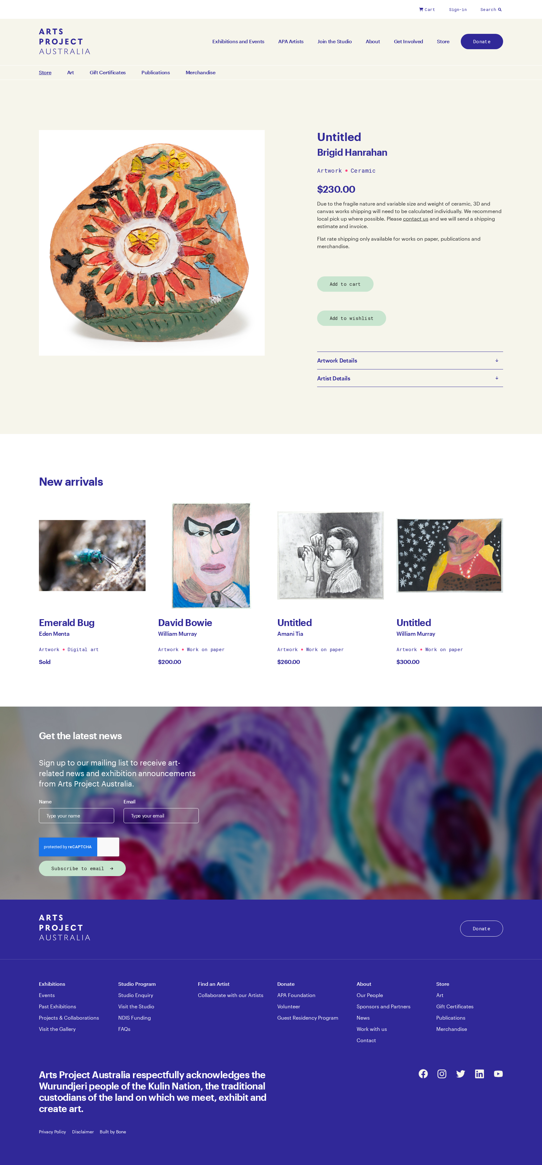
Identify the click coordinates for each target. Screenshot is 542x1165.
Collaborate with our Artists (230, 995)
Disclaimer (82, 1131)
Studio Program (137, 984)
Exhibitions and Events (238, 41)
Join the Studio (334, 41)
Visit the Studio (136, 1006)
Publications (155, 72)
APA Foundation (296, 995)
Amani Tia (290, 633)
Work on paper (206, 649)
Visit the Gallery (57, 1029)
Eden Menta (54, 633)
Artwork (329, 170)
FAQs (124, 1029)
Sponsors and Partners (384, 1006)
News (363, 1018)
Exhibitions (52, 984)
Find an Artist (214, 984)
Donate (482, 41)
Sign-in (458, 9)
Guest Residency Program (307, 1018)
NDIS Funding (134, 1018)
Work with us (372, 1029)
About (373, 41)
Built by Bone (113, 1131)
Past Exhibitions (57, 1006)
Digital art (83, 649)
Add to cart (345, 284)
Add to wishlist (352, 318)
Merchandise (200, 72)
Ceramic (363, 170)
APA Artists (291, 41)
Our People (370, 995)
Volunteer (288, 1006)
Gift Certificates (108, 72)
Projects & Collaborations (69, 1018)
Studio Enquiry (135, 995)
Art (70, 72)
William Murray (177, 633)
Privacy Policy (52, 1131)
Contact (366, 1040)
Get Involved (408, 41)
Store (443, 41)
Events (47, 995)
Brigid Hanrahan (352, 152)
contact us (415, 219)
